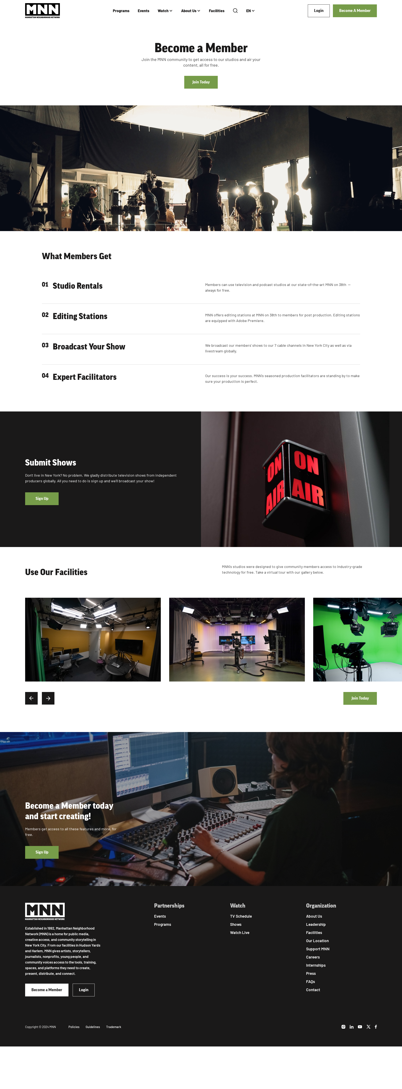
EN (248, 10)
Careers (313, 956)
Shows (235, 924)
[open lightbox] (93, 640)
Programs (121, 10)
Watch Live (239, 932)
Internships (316, 965)
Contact (313, 989)
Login (318, 11)
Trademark (113, 1027)
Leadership (316, 924)
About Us (188, 10)
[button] (165, 11)
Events (143, 10)
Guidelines (93, 1027)
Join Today (201, 82)
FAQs (310, 981)
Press (311, 973)
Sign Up (42, 499)
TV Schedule (241, 916)
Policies (73, 1027)
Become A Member (355, 11)
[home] (42, 10)
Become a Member (46, 990)
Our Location (317, 940)
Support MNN (318, 948)
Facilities (216, 10)
